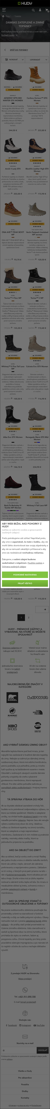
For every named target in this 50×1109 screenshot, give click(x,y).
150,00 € (7, 399)
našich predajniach (13, 671)
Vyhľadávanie (33, 10)
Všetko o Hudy (25, 1071)
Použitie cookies (35, 563)
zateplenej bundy (33, 921)
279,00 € (31, 194)
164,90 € (31, 328)
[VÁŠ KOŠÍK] (46, 10)
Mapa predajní (25, 978)
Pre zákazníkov (25, 1077)
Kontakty (25, 1097)
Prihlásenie (40, 10)
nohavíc (5, 924)
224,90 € (7, 467)
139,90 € (7, 260)
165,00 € (31, 599)
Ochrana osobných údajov (14, 566)
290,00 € (7, 194)
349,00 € (31, 130)
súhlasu (9, 1059)
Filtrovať (13, 59)
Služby (25, 1091)
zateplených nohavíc (18, 889)
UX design (12, 1105)
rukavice (22, 820)
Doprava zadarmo (11, 647)
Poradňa (25, 1084)
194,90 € (7, 599)
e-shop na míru (23, 1105)
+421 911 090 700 (27, 996)
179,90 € (31, 260)
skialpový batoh (30, 816)
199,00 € (7, 328)
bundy (33, 889)
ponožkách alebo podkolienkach (16, 787)
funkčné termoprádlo (16, 874)
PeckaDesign (36, 1105)
